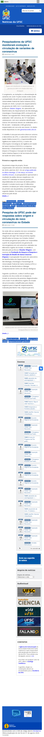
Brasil (6, 2)
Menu (36, 30)
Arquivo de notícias (23, 575)
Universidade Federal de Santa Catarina (19, 207)
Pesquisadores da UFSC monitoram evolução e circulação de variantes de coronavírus (18, 46)
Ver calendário (34, 548)
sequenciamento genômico (19, 341)
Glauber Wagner (25, 250)
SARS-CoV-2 (17, 204)
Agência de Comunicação (28, 647)
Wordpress (37, 731)
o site (32, 656)
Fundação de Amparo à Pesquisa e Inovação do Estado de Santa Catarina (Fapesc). (19, 254)
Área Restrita (20, 26)
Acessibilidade (10, 6)
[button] (20, 548)
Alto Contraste (21, 6)
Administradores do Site (34, 26)
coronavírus (11, 202)
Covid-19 (23, 339)
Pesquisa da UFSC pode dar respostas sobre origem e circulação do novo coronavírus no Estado (19, 217)
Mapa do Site (31, 6)
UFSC (13, 206)
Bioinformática (12, 339)
